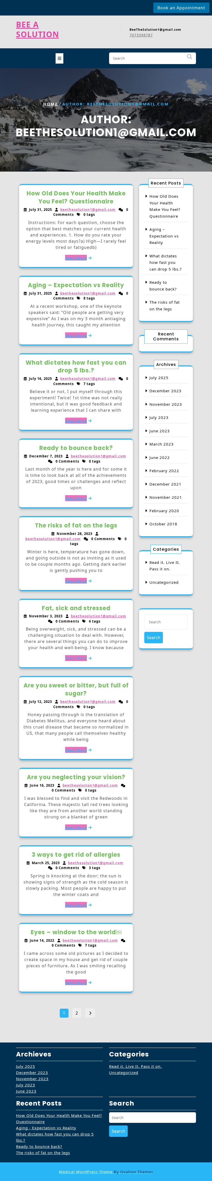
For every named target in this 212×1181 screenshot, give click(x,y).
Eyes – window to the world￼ (76, 932)
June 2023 (159, 430)
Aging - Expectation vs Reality (46, 1127)
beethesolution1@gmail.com (88, 209)
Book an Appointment (181, 8)
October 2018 (163, 523)
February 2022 (164, 470)
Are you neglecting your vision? (76, 777)
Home (50, 103)
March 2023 (161, 444)
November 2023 (165, 404)
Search (189, 59)
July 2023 (159, 417)
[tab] (59, 58)
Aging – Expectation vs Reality (76, 285)
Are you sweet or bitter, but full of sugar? (76, 689)
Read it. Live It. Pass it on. (135, 1066)
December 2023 (165, 390)
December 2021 (165, 484)
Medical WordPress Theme (106, 1171)
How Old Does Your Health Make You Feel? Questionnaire (76, 197)
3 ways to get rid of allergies (76, 855)
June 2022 (159, 457)
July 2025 (159, 377)
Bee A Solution (37, 29)
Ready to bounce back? (76, 448)
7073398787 (141, 35)
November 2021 (165, 497)
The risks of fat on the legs (76, 526)
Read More (76, 257)
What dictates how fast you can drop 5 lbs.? (76, 367)
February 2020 (164, 510)
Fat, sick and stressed (76, 608)
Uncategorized (164, 582)
